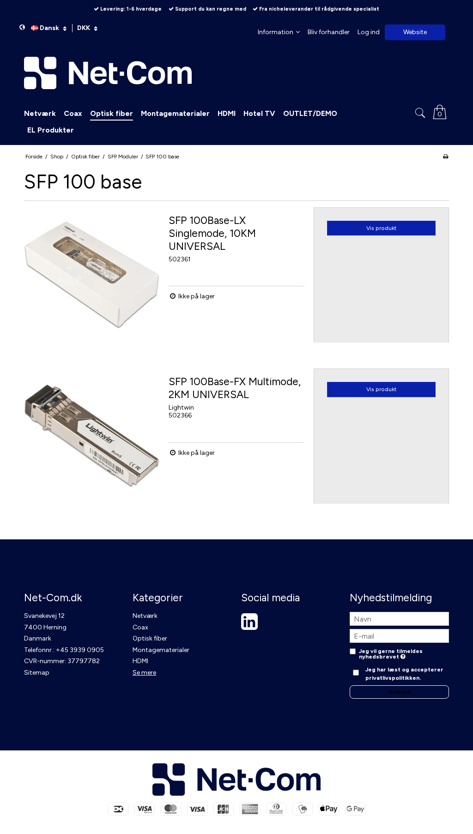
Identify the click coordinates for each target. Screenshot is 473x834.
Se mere (144, 673)
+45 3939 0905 (80, 650)
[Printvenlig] (445, 156)
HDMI (140, 661)
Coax (140, 627)
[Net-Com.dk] (236, 73)
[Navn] (399, 618)
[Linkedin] (249, 626)
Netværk (145, 616)
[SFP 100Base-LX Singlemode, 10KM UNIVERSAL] (91, 275)
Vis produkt (381, 227)
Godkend (399, 692)
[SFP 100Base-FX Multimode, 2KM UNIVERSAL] (91, 436)
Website (415, 32)
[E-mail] (399, 636)
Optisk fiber (150, 638)
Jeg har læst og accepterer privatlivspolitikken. (404, 673)
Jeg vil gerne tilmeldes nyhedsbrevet (391, 654)
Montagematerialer (161, 650)
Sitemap (36, 673)
